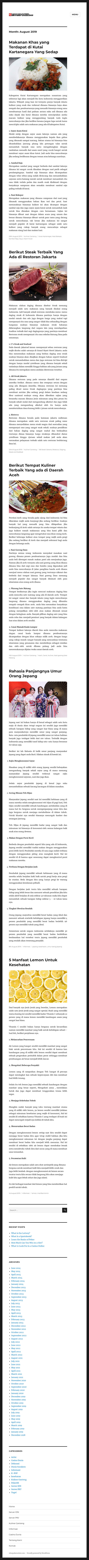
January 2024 (17, 1284)
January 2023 (17, 1323)
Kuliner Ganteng (30, 236)
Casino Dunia (17, 1460)
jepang (35, 947)
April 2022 (16, 1351)
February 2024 (18, 1281)
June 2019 (15, 1416)
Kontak (12, 1546)
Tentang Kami (15, 1540)
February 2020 (18, 1390)
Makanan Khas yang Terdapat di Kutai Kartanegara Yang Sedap (33, 47)
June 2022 (16, 1345)
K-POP (14, 1473)
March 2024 (16, 1278)
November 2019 (18, 1400)
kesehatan (42, 947)
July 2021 (15, 1361)
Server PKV (16, 1489)
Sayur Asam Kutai (26, 239)
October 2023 (17, 1294)
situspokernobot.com (17, 1553)
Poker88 (15, 1483)
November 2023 (18, 1290)
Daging (62, 449)
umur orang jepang (54, 947)
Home (12, 1506)
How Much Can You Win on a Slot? (27, 1243)
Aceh (40, 655)
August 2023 (17, 1300)
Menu (75, 14)
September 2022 (18, 1335)
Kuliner (50, 655)
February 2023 (17, 1319)
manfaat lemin (43, 1193)
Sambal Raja (14, 239)
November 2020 (18, 1380)
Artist (13, 1457)
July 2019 (15, 1412)
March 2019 (16, 1425)
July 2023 (15, 1303)
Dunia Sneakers (18, 1467)
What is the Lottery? (20, 1233)
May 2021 (15, 1367)
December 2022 (18, 1326)
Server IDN (16, 1486)
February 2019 (17, 1428)
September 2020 (18, 1387)
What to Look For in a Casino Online (27, 1246)
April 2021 (15, 1371)
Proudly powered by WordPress (38, 1553)
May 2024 (15, 1271)
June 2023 (15, 1306)
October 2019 (17, 1403)
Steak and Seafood (16, 452)
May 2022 (15, 1348)
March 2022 (16, 1355)
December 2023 (18, 1287)
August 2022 (17, 1339)
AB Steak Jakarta (45, 449)
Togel (13, 1492)
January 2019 (17, 1432)
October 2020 (17, 1384)
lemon (34, 1193)
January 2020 (17, 1393)
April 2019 (16, 1422)
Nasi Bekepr (57, 236)
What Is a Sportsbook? (21, 1236)
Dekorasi (15, 1463)
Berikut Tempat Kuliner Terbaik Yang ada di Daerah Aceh (36, 470)
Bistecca (55, 449)
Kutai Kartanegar (45, 236)
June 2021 (15, 1364)
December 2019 (18, 1396)
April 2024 (16, 1274)
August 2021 (16, 1358)
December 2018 (18, 1435)
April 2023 (16, 1313)
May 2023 (15, 1310)
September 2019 (18, 1406)
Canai (45, 655)
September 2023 (18, 1297)
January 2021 (17, 1377)
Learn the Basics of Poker (22, 1239)
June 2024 (16, 1268)
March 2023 (16, 1316)
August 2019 (17, 1409)
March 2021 (16, 1374)
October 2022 (17, 1332)
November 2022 (18, 1329)
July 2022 (15, 1342)
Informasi (26, 947)
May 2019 (15, 1419)
